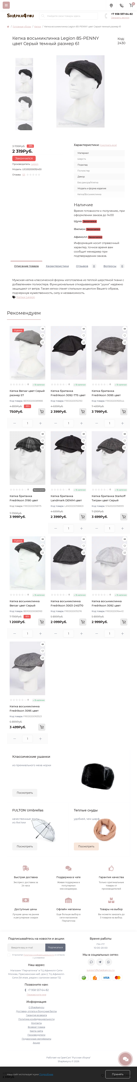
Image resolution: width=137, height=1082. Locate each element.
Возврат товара (36, 1027)
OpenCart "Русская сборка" (75, 1057)
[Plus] (40, 423)
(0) (23, 174)
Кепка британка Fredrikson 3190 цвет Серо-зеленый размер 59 (27, 500)
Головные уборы (22, 26)
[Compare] (42, 342)
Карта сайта (36, 1031)
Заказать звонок (120, 17)
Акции (36, 1042)
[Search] (43, 15)
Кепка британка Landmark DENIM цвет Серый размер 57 (66, 500)
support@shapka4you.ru (101, 970)
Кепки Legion (25, 297)
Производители (36, 1035)
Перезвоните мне (36, 994)
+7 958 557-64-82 (122, 14)
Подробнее (46, 1074)
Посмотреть (25, 792)
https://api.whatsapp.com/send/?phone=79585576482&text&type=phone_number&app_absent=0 (108, 962)
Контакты (36, 1023)
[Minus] (14, 423)
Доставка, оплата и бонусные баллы (36, 1011)
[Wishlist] (42, 335)
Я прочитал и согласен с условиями (38, 956)
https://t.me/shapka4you (99, 962)
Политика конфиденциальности (39, 955)
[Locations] (111, 5)
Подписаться (55, 947)
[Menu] (6, 5)
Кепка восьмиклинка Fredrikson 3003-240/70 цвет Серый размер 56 (67, 605)
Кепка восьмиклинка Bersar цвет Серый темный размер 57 (25, 605)
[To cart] (41, 411)
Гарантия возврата (36, 1015)
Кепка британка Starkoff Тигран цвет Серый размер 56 (108, 500)
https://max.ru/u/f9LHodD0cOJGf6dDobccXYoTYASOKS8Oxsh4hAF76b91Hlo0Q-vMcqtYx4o (91, 962)
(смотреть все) (108, 145)
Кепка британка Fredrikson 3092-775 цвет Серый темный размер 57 (68, 395)
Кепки (37, 26)
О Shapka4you (36, 1007)
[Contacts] (121, 5)
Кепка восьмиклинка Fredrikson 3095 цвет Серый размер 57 (25, 711)
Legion (34, 164)
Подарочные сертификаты (36, 1038)
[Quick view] (42, 328)
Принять (117, 1074)
